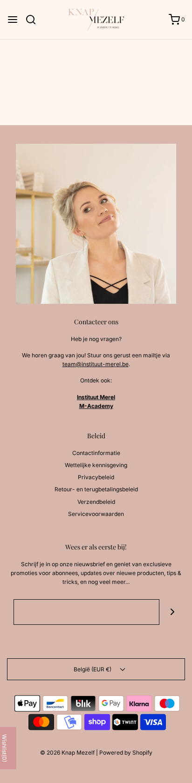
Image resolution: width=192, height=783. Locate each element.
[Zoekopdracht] (34, 19)
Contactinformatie (96, 452)
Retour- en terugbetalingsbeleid (96, 489)
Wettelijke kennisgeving (96, 465)
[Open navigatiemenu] (12, 19)
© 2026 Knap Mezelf (67, 752)
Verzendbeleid (96, 501)
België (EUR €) (93, 669)
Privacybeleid (96, 477)
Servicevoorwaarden (96, 513)
